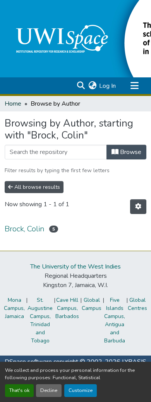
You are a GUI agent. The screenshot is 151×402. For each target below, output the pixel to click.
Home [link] (13, 103)
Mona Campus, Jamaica (14, 308)
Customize (81, 390)
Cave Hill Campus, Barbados (67, 308)
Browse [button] (129, 152)
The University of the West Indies (75, 266)
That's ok (19, 390)
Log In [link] (107, 86)
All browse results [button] (36, 187)
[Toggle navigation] (134, 86)
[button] (81, 86)
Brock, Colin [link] (25, 229)
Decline (48, 390)
